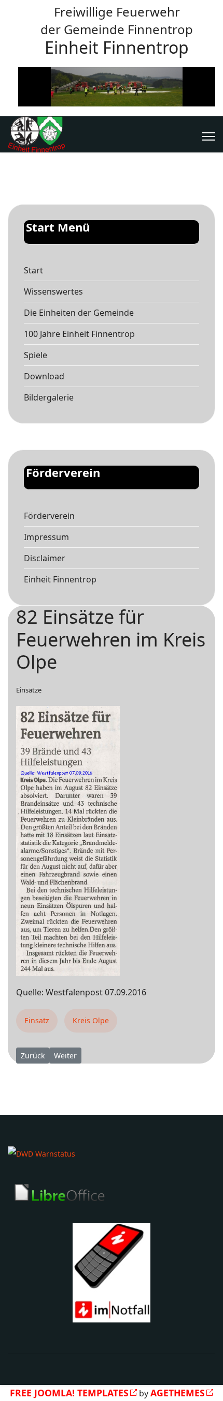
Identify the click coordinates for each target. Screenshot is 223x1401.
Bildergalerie (49, 397)
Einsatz (36, 1020)
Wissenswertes (53, 291)
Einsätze (28, 690)
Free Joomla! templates (69, 1393)
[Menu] (208, 136)
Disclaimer (44, 558)
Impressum (46, 537)
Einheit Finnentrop (60, 579)
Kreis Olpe (91, 1020)
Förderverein (49, 515)
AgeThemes (177, 1393)
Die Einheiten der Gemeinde (79, 312)
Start (33, 270)
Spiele (35, 355)
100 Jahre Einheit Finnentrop (79, 334)
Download (44, 376)
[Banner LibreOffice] (111, 1192)
